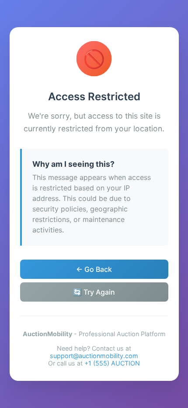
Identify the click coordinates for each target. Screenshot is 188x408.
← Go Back (94, 269)
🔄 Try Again (94, 292)
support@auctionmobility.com (94, 355)
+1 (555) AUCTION (112, 363)
